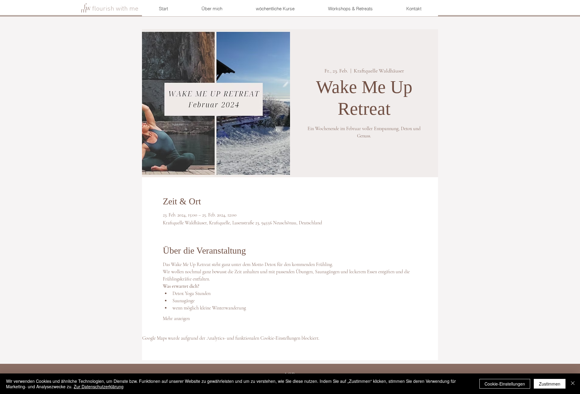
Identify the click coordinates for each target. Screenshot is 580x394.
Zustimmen (549, 384)
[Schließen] (572, 383)
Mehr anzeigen (176, 319)
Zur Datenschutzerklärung (99, 386)
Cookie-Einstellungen (505, 384)
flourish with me (116, 9)
